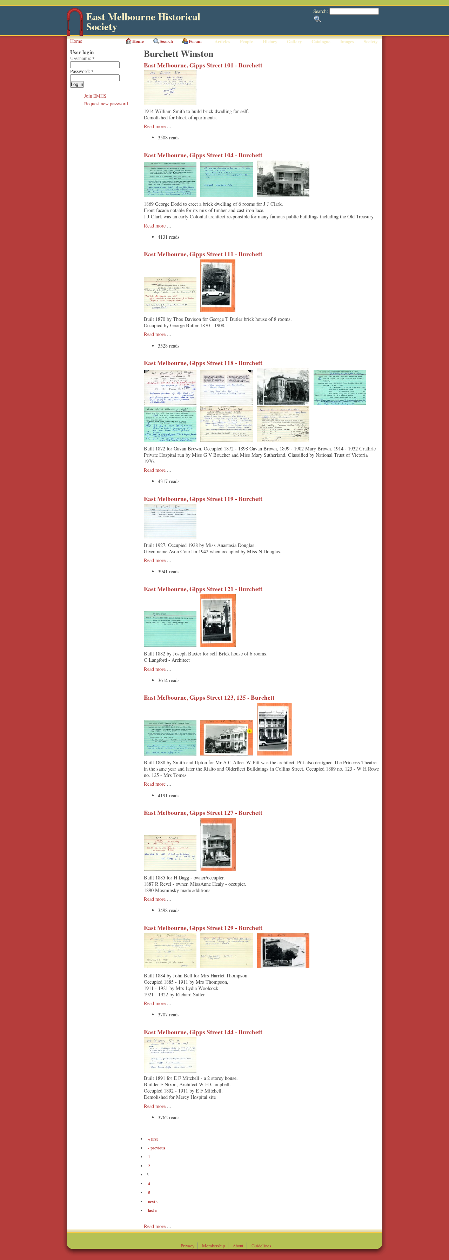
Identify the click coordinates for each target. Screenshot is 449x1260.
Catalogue (320, 41)
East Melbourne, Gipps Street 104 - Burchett (203, 155)
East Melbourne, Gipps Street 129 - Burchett (203, 927)
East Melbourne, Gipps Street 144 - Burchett (203, 1032)
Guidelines (261, 1245)
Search (166, 41)
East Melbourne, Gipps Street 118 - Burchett (203, 362)
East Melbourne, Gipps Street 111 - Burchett (203, 254)
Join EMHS (95, 96)
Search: (321, 11)
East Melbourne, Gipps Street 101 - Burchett (203, 65)
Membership (213, 1245)
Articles (222, 41)
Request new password (106, 103)
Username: (82, 58)
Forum (195, 41)
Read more (155, 126)
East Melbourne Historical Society (143, 21)
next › (153, 1201)
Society (370, 41)
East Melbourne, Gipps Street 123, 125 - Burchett (209, 697)
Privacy (187, 1245)
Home (76, 41)
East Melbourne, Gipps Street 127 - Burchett (203, 812)
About (238, 1245)
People (246, 41)
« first (153, 1139)
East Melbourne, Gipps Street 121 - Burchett (203, 589)
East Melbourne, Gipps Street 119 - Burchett (203, 498)
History (270, 41)
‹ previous (156, 1148)
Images (347, 41)
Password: (82, 71)
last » (152, 1210)
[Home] (75, 34)
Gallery (294, 41)
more (161, 1226)
